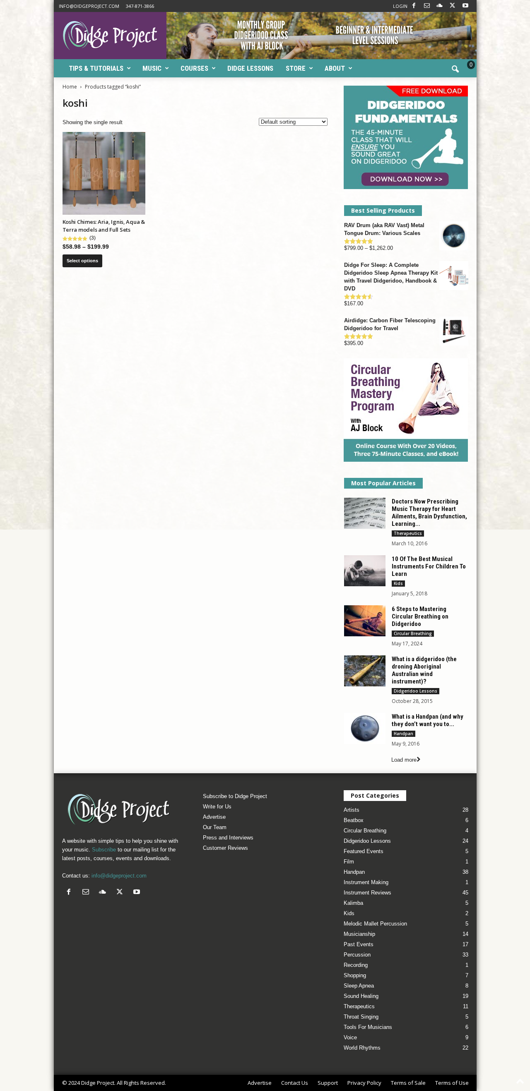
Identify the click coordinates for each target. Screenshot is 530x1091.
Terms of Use (452, 1082)
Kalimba (353, 903)
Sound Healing (361, 996)
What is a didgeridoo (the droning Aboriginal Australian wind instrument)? (424, 670)
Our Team (214, 827)
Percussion (357, 955)
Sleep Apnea (359, 986)
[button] (455, 69)
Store (296, 68)
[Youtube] (465, 6)
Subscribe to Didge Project (235, 796)
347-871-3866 (140, 6)
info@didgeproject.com (89, 6)
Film (349, 861)
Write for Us (217, 806)
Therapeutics (408, 533)
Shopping (355, 975)
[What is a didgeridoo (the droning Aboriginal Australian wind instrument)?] (364, 670)
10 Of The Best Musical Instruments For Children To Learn (429, 566)
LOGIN (400, 6)
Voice (350, 1037)
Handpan (403, 733)
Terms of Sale (408, 1082)
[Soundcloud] (440, 6)
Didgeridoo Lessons (415, 691)
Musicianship (359, 934)
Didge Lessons (250, 68)
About (335, 68)
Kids (398, 583)
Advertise (214, 817)
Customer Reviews (225, 848)
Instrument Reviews (367, 893)
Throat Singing (361, 1017)
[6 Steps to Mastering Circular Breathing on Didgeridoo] (364, 620)
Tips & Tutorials (96, 68)
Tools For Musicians (368, 1027)
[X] (453, 6)
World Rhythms (362, 1048)
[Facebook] (414, 6)
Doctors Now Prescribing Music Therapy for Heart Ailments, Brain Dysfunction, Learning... (429, 513)
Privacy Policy (364, 1082)
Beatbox (354, 820)
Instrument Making (366, 882)
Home (70, 86)
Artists (351, 810)
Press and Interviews (228, 837)
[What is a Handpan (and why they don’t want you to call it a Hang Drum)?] (364, 728)
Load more (404, 760)
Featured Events (363, 851)
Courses (194, 68)
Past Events (358, 944)
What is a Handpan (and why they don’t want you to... (427, 720)
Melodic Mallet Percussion (375, 924)
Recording (356, 965)
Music (151, 68)
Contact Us (294, 1082)
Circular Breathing (413, 633)
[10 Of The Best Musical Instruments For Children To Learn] (364, 570)
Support (328, 1082)
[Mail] (427, 6)
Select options (82, 260)
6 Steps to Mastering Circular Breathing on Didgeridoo (420, 616)
